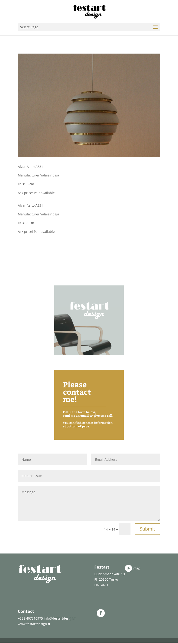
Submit (147, 529)
